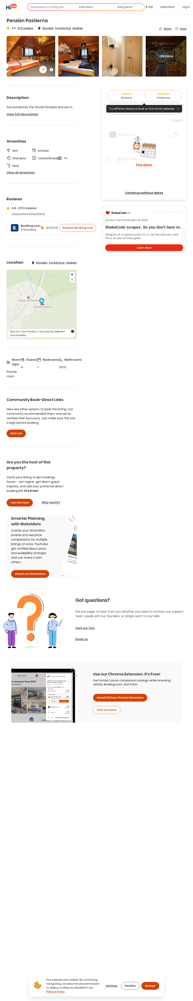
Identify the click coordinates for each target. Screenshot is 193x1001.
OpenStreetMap (18, 335)
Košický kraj (63, 28)
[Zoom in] (72, 274)
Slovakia (48, 28)
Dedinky (77, 28)
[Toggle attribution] (72, 331)
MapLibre (15, 331)
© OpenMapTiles (45, 331)
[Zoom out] (72, 280)
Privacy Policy (55, 991)
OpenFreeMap (28, 331)
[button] (149, 7)
